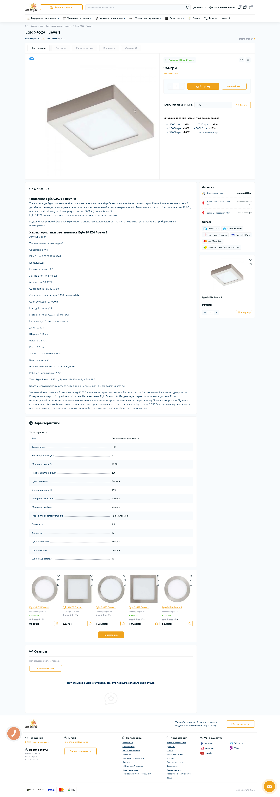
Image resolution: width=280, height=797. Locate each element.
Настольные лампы (131, 750)
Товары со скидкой (220, 18)
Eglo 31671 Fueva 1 (39, 607)
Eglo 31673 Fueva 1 (72, 607)
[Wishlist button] (241, 59)
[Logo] (31, 7)
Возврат (170, 758)
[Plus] (182, 86)
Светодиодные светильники (59, 26)
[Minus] (170, 86)
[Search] (187, 7)
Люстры (126, 762)
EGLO (43, 39)
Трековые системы (78, 18)
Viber (236, 748)
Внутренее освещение (44, 18)
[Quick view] (58, 575)
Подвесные (127, 743)
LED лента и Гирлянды (132, 766)
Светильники (37, 26)
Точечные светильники (133, 758)
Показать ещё (111, 635)
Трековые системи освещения (136, 774)
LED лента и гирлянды (146, 18)
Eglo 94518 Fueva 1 (172, 607)
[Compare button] (248, 60)
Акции (169, 778)
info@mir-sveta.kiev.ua (76, 742)
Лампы (196, 18)
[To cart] (57, 623)
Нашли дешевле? (171, 73)
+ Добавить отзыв (45, 668)
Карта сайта (172, 766)
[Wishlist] (58, 580)
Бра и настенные (130, 770)
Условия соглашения (176, 743)
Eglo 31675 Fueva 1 (106, 607)
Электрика (176, 18)
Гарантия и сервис (175, 754)
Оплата (170, 750)
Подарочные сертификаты (179, 774)
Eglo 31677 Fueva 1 (139, 607)
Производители (174, 770)
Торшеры (126, 754)
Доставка (171, 746)
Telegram (238, 743)
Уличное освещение (111, 18)
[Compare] (58, 584)
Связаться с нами (175, 762)
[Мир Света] (81, 724)
